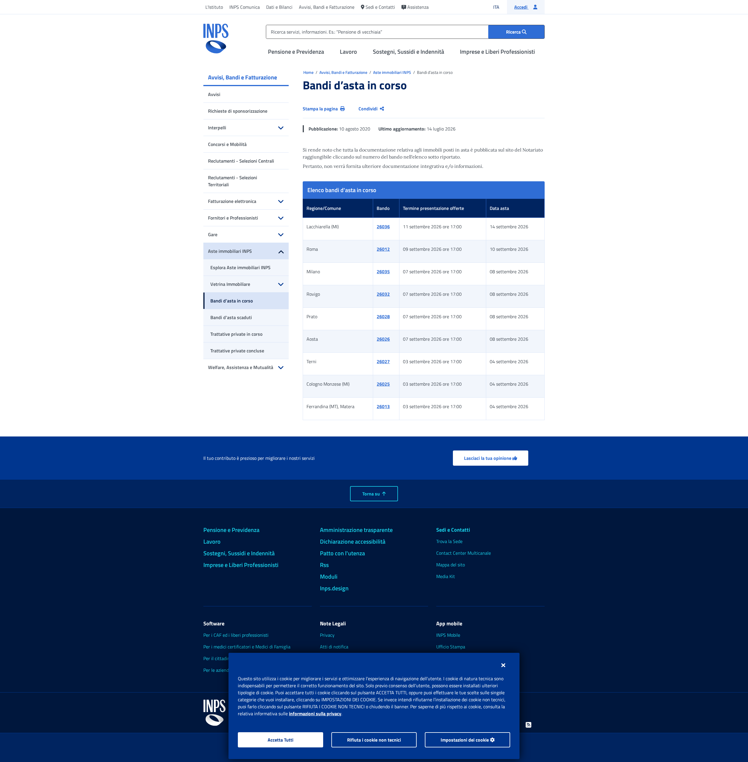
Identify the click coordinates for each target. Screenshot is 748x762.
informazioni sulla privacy (315, 713)
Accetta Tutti (280, 739)
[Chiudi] (503, 665)
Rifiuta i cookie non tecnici (374, 739)
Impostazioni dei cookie (465, 739)
